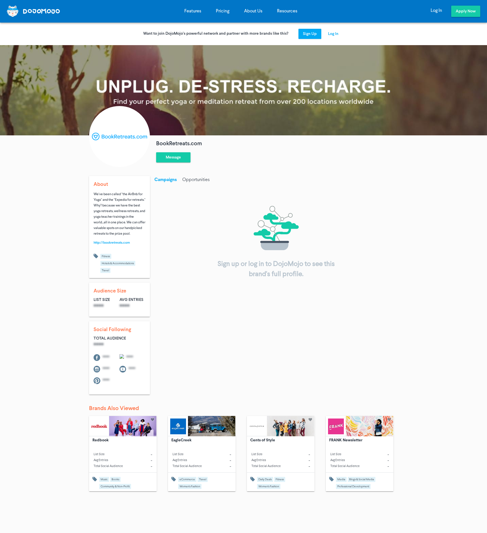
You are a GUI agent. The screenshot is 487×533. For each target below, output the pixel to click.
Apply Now (466, 11)
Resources (287, 11)
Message (173, 157)
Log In (436, 10)
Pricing (222, 11)
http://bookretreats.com (112, 243)
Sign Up (310, 34)
